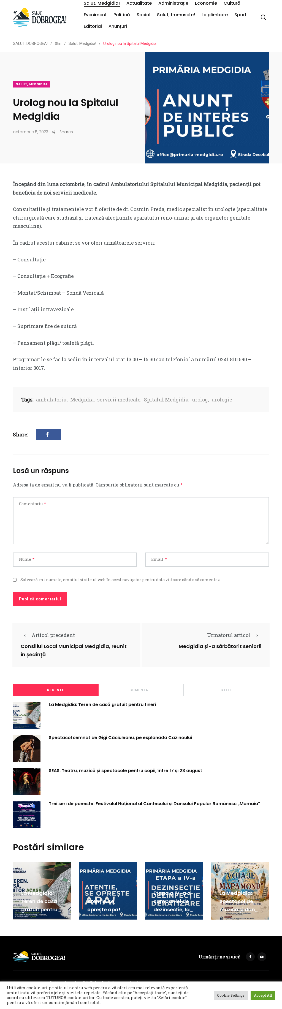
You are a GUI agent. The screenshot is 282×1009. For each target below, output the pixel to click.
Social (143, 15)
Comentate (141, 690)
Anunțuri (118, 26)
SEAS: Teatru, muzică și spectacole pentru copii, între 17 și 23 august (125, 770)
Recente (55, 690)
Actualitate (139, 3)
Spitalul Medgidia (166, 399)
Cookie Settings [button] (231, 995)
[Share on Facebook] (48, 434)
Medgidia (82, 399)
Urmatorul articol (228, 635)
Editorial (93, 26)
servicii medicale (118, 399)
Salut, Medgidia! (102, 3)
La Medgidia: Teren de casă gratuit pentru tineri (102, 704)
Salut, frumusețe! (176, 15)
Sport (240, 15)
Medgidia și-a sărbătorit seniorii (220, 646)
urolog (200, 399)
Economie (206, 3)
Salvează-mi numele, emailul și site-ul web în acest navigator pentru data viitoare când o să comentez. (120, 579)
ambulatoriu (51, 399)
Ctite (226, 690)
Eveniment (95, 15)
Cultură (232, 3)
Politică (121, 15)
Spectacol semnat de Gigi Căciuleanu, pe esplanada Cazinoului (120, 737)
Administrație (173, 3)
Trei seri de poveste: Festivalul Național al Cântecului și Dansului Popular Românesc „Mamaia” (154, 803)
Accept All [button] (263, 995)
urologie (222, 399)
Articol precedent (53, 635)
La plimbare (215, 15)
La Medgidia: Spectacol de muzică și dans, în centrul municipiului (239, 909)
